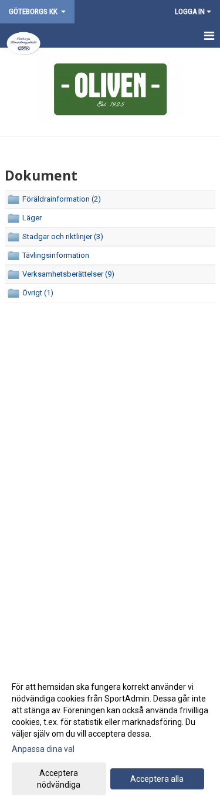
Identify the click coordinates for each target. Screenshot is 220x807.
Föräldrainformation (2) (61, 199)
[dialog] (110, 735)
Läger (32, 217)
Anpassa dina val (43, 749)
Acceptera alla (157, 779)
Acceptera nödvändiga (58, 778)
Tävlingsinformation (55, 255)
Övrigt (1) (37, 292)
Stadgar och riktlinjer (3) (62, 236)
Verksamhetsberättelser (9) (68, 274)
